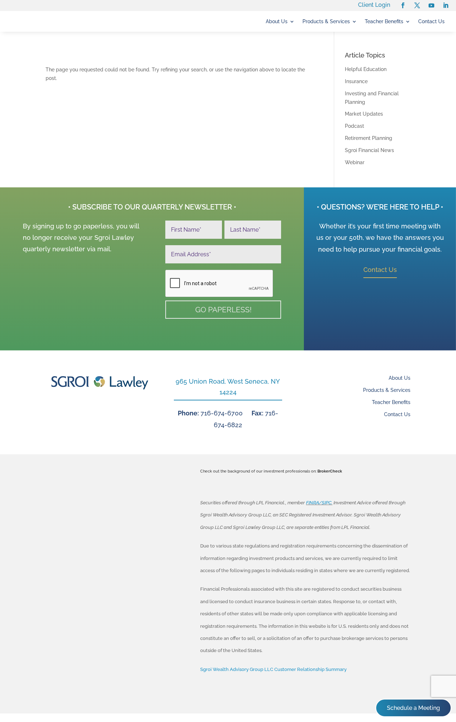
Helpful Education (366, 69)
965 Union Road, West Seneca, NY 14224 (228, 387)
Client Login (374, 4)
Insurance (356, 81)
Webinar (354, 162)
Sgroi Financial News (369, 150)
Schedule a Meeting (413, 708)
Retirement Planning (368, 138)
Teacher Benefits (384, 21)
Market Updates (364, 114)
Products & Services (326, 21)
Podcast (354, 126)
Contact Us (431, 21)
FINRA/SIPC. (319, 502)
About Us (276, 21)
